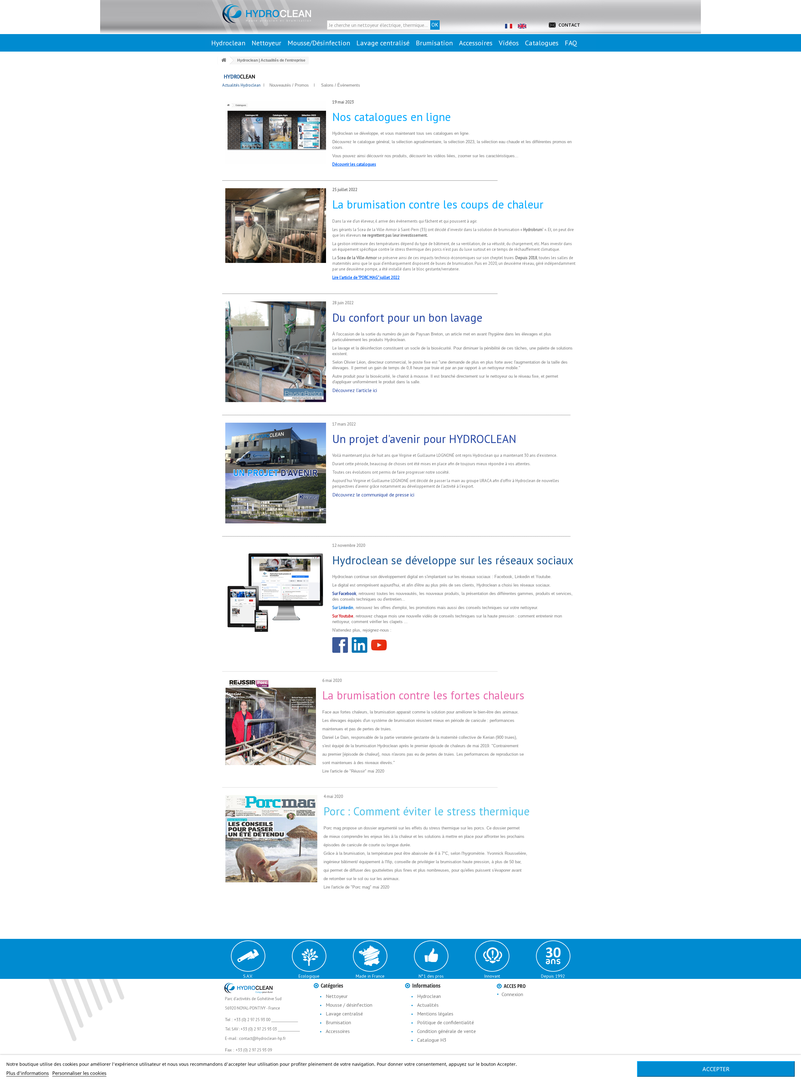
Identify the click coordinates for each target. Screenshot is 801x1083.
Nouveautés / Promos (288, 85)
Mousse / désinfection (349, 1005)
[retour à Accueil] (224, 60)
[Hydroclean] (278, 13)
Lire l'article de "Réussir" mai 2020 (353, 771)
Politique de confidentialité (445, 1022)
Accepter (715, 1069)
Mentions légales (435, 1013)
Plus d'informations (27, 1073)
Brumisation (338, 1022)
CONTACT (569, 25)
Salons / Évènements (340, 85)
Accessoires (338, 1031)
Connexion (512, 994)
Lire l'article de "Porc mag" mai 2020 (356, 887)
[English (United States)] (522, 25)
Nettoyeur (337, 996)
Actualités (428, 1005)
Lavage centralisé (344, 1013)
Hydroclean (429, 996)
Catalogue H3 (431, 1040)
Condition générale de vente (446, 1031)
